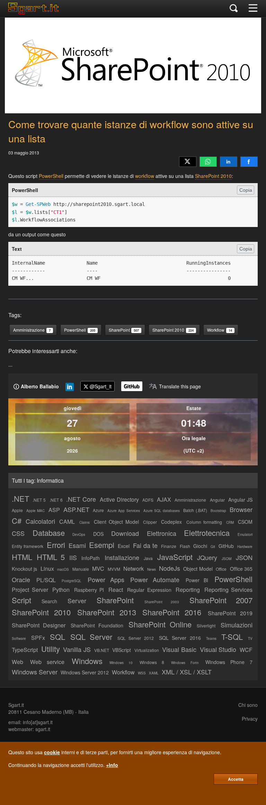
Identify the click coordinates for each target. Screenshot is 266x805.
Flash (185, 546)
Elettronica (161, 533)
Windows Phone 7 (228, 662)
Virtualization (146, 650)
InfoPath (90, 558)
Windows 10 (121, 662)
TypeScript (25, 650)
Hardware (244, 546)
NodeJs (169, 568)
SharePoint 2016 (171, 612)
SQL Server (91, 636)
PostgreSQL (71, 580)
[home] (35, 12)
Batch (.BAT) (195, 510)
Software (19, 638)
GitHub (226, 545)
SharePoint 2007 (220, 600)
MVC (98, 568)
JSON (244, 557)
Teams (211, 638)
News (151, 569)
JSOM (226, 558)
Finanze (168, 546)
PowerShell (51, 175)
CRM (230, 522)
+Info (112, 764)
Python (61, 590)
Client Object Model (116, 521)
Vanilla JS (77, 649)
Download (125, 533)
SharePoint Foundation (97, 625)
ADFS (147, 500)
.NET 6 (56, 500)
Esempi (101, 544)
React (115, 590)
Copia (245, 190)
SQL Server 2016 (180, 637)
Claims (84, 522)
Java (148, 558)
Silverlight (206, 625)
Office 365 (241, 568)
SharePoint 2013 (106, 612)
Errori (56, 544)
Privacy (250, 718)
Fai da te (145, 545)
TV (250, 638)
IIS (73, 557)
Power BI (197, 580)
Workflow (123, 672)
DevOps (78, 534)
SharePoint (115, 600)
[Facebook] (249, 162)
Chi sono (248, 704)
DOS (98, 533)
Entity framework (27, 546)
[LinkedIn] (228, 162)
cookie (52, 752)
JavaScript (175, 556)
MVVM (114, 569)
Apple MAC (35, 510)
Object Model (197, 568)
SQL (57, 636)
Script (21, 600)
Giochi (200, 545)
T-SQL (232, 636)
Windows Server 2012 (85, 672)
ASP (54, 510)
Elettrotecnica (207, 532)
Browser (241, 509)
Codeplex (171, 521)
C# (16, 520)
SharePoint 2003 (161, 601)
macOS (63, 569)
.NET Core (81, 498)
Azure (98, 510)
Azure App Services (123, 510)
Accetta (235, 779)
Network (133, 568)
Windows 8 (152, 662)
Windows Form (184, 662)
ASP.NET (76, 509)
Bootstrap (218, 510)
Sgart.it (16, 704)
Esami (77, 545)
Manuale (80, 569)
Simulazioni (236, 624)
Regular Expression (149, 589)
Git (213, 546)
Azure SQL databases (161, 510)
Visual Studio (218, 649)
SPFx (38, 638)
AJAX (164, 499)
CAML (67, 521)
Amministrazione (190, 500)
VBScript (121, 649)
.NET (20, 498)
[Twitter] (187, 162)
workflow (144, 175)
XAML (154, 673)
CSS (18, 533)
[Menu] (253, 8)
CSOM (245, 521)
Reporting (188, 590)
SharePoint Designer (38, 625)
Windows (87, 660)
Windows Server (34, 671)
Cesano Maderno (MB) (49, 711)
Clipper (150, 522)
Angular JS (240, 499)
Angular (217, 500)
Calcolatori (40, 521)
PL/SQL (46, 580)
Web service (47, 662)
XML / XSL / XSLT (187, 671)
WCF (246, 650)
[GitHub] (131, 386)
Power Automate (154, 579)
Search (49, 601)
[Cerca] (233, 8)
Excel (124, 545)
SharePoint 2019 (230, 613)
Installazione (122, 557)
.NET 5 (39, 500)
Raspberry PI (89, 589)
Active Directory (119, 499)
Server (77, 600)
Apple (17, 510)
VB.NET (101, 650)
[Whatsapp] (208, 162)
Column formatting (204, 522)
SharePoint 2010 (213, 175)
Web (17, 662)
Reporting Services (228, 590)
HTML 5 (51, 556)
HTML (22, 556)
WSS (142, 673)
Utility (50, 648)
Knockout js (24, 568)
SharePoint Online (160, 624)
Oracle (21, 579)
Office (221, 569)
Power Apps (106, 579)
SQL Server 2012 (135, 638)
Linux (47, 568)
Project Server (30, 590)
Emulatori (245, 534)
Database (49, 532)
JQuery (207, 557)
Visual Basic (179, 649)
